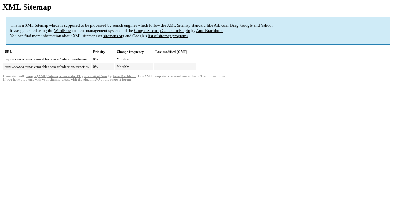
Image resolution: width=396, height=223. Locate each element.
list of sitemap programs (168, 35)
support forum (120, 79)
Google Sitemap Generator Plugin (162, 30)
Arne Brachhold (209, 30)
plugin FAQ (91, 79)
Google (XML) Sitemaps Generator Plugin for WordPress (66, 76)
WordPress (62, 30)
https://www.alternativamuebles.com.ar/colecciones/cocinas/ (47, 66)
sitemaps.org (113, 35)
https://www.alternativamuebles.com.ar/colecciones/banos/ (46, 59)
